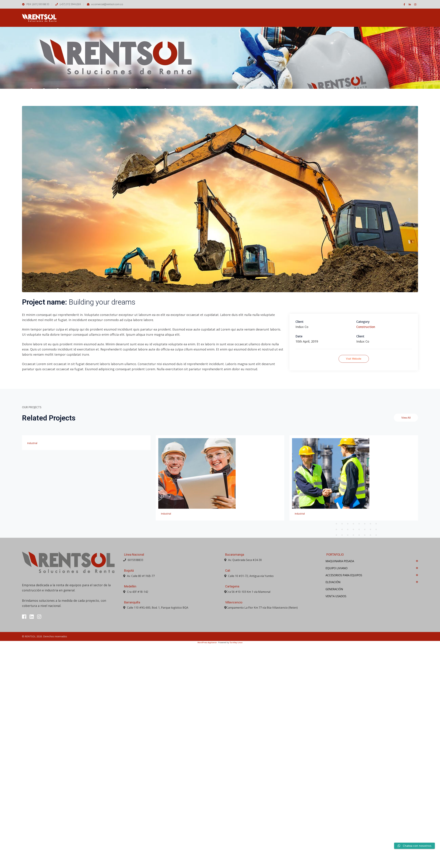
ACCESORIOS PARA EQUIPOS (344, 785)
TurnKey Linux (236, 852)
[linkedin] (32, 826)
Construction (365, 537)
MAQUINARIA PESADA (340, 771)
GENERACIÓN (334, 799)
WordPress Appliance (207, 852)
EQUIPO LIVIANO (337, 778)
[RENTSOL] (39, 17)
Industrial (32, 653)
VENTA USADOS (336, 806)
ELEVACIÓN (333, 792)
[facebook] (24, 826)
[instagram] (39, 826)
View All (405, 627)
